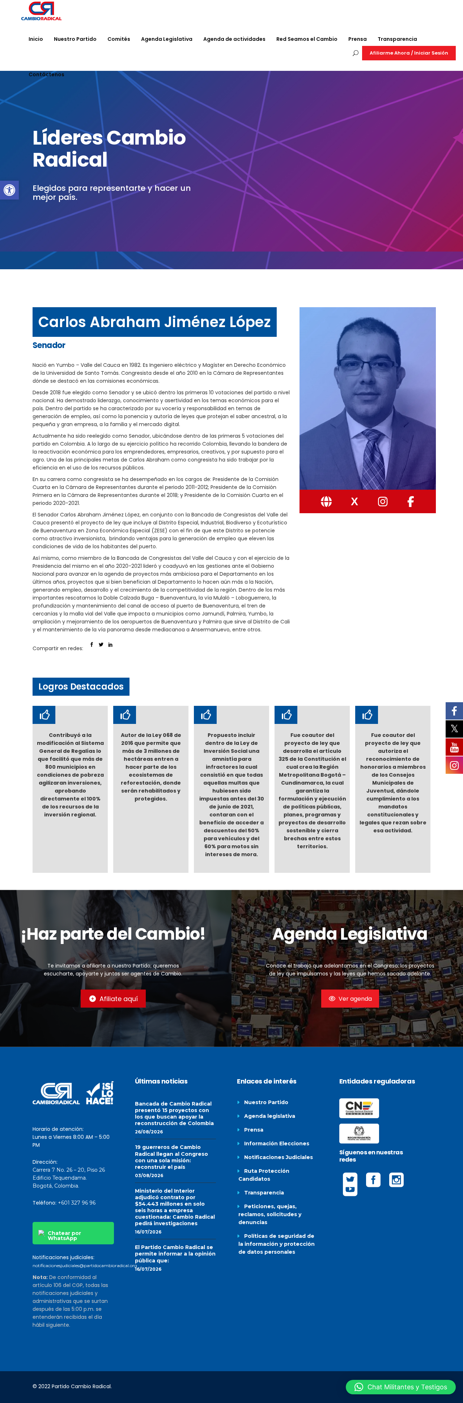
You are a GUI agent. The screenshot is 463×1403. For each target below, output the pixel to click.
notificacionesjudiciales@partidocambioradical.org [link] (85, 1265)
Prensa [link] (253, 1130)
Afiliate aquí (118, 998)
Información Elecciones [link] (276, 1143)
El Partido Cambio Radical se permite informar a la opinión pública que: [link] (175, 1253)
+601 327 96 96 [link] (76, 1203)
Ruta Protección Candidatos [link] (263, 1175)
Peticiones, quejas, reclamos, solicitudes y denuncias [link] (269, 1214)
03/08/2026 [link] (149, 1175)
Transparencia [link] (264, 1192)
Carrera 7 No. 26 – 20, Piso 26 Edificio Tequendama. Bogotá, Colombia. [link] (69, 1178)
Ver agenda (355, 999)
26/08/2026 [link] (149, 1131)
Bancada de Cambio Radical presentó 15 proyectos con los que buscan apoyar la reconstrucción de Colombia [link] (174, 1113)
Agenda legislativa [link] (269, 1116)
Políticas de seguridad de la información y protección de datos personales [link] (276, 1244)
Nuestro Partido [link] (266, 1102)
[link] (9, 190)
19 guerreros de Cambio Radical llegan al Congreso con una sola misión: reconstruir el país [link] (171, 1157)
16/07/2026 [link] (148, 1232)
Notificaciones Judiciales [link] (278, 1157)
